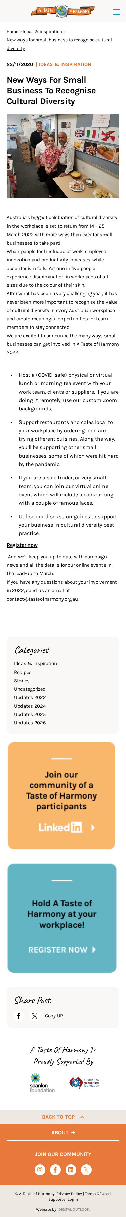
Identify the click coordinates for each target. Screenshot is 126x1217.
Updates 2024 (29, 706)
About (60, 1132)
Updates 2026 (30, 723)
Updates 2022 (30, 697)
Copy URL (55, 1015)
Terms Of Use (97, 1193)
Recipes (23, 672)
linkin (71, 1170)
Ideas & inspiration (42, 31)
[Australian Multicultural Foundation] (84, 1082)
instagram (40, 1170)
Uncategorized (30, 689)
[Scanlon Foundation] (42, 1082)
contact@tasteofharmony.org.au (42, 599)
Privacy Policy (69, 1193)
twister (86, 1170)
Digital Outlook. (74, 1209)
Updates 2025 (29, 714)
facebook (55, 1170)
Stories (22, 681)
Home (12, 31)
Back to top (58, 1117)
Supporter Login (63, 1199)
